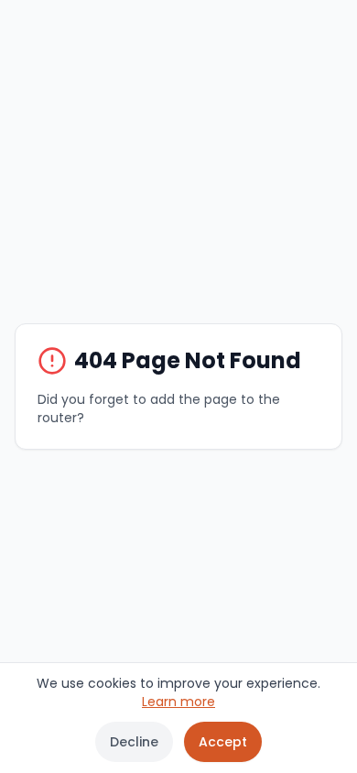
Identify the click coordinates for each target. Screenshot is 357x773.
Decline (134, 742)
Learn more (178, 701)
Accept (223, 742)
